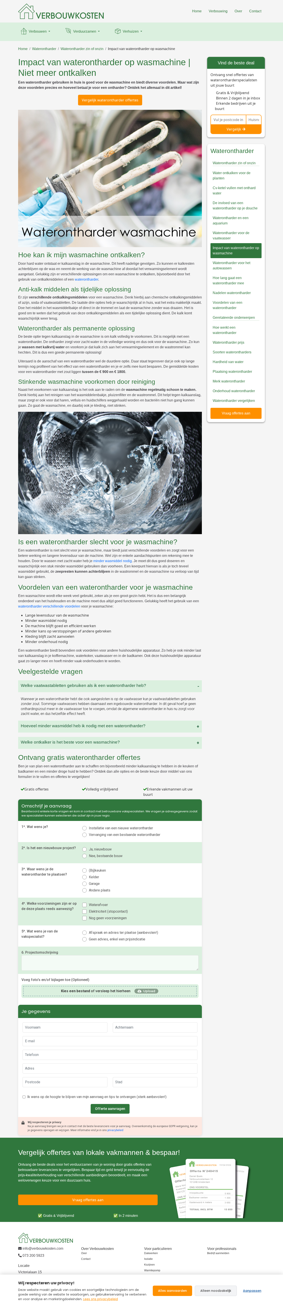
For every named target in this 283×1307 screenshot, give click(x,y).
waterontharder (86, 279)
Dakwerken (151, 1253)
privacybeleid (115, 1130)
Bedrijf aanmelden (218, 1253)
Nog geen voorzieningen (108, 918)
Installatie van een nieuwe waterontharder (121, 828)
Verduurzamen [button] (84, 31)
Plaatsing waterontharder (232, 371)
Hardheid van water (228, 362)
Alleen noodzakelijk (215, 1290)
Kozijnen (149, 1264)
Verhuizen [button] (131, 31)
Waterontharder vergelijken (234, 401)
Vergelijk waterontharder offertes (110, 100)
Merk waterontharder (229, 381)
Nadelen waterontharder (232, 293)
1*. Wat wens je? (34, 827)
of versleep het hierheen (95, 991)
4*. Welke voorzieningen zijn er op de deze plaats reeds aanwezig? (49, 906)
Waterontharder (44, 49)
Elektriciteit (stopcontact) (108, 911)
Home (197, 11)
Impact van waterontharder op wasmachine (141, 49)
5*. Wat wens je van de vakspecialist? (39, 934)
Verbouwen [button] (38, 31)
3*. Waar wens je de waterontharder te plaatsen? (44, 871)
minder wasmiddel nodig (112, 561)
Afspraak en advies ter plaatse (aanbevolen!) (123, 932)
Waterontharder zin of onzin (82, 49)
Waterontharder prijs (228, 342)
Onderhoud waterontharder (234, 391)
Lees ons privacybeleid (100, 1299)
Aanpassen (252, 1290)
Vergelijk (234, 129)
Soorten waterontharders (232, 352)
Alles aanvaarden (172, 1290)
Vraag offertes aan (236, 413)
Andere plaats (99, 890)
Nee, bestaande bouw (105, 856)
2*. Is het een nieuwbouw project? (48, 848)
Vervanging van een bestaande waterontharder (124, 835)
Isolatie (148, 1258)
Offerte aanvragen (110, 1109)
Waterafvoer (98, 905)
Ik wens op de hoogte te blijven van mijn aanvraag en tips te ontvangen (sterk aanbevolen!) (96, 1097)
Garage (94, 884)
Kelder (94, 877)
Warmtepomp (152, 1270)
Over (238, 11)
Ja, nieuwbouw (100, 849)
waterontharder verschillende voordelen (49, 606)
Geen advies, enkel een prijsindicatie (117, 939)
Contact (255, 11)
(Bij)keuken (97, 870)
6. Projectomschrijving (39, 952)
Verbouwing (218, 11)
